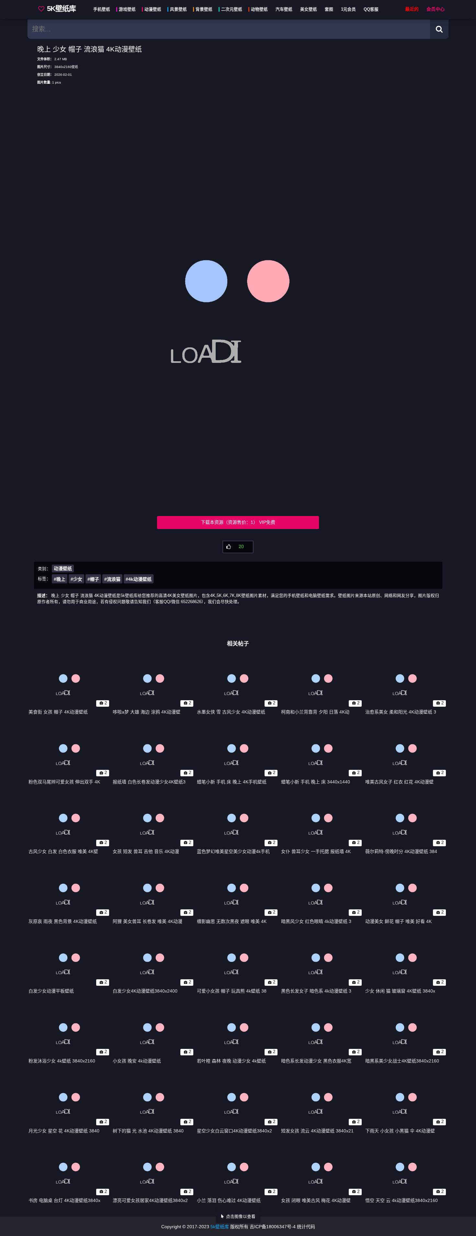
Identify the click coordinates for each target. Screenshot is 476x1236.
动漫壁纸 (63, 568)
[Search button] (439, 29)
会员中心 (435, 9)
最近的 (412, 9)
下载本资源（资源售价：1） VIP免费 (238, 522)
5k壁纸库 (219, 1226)
